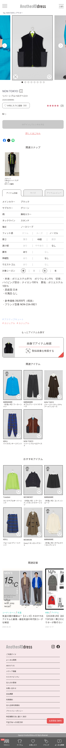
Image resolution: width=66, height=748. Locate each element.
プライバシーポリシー (14, 711)
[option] (32, 47)
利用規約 (9, 699)
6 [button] (38, 82)
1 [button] (22, 82)
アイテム (55, 612)
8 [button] (44, 82)
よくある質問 (11, 660)
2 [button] (25, 82)
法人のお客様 (11, 682)
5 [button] (35, 82)
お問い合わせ (11, 688)
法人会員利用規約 (13, 705)
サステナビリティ (12, 677)
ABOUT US (10, 665)
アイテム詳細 (11, 192)
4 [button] (32, 82)
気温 (19, 612)
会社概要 (9, 694)
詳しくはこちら (33, 133)
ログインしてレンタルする (33, 124)
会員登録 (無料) (55, 721)
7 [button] (41, 82)
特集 (47, 613)
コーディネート (8, 613)
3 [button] (28, 82)
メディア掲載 (11, 671)
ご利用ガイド (11, 654)
